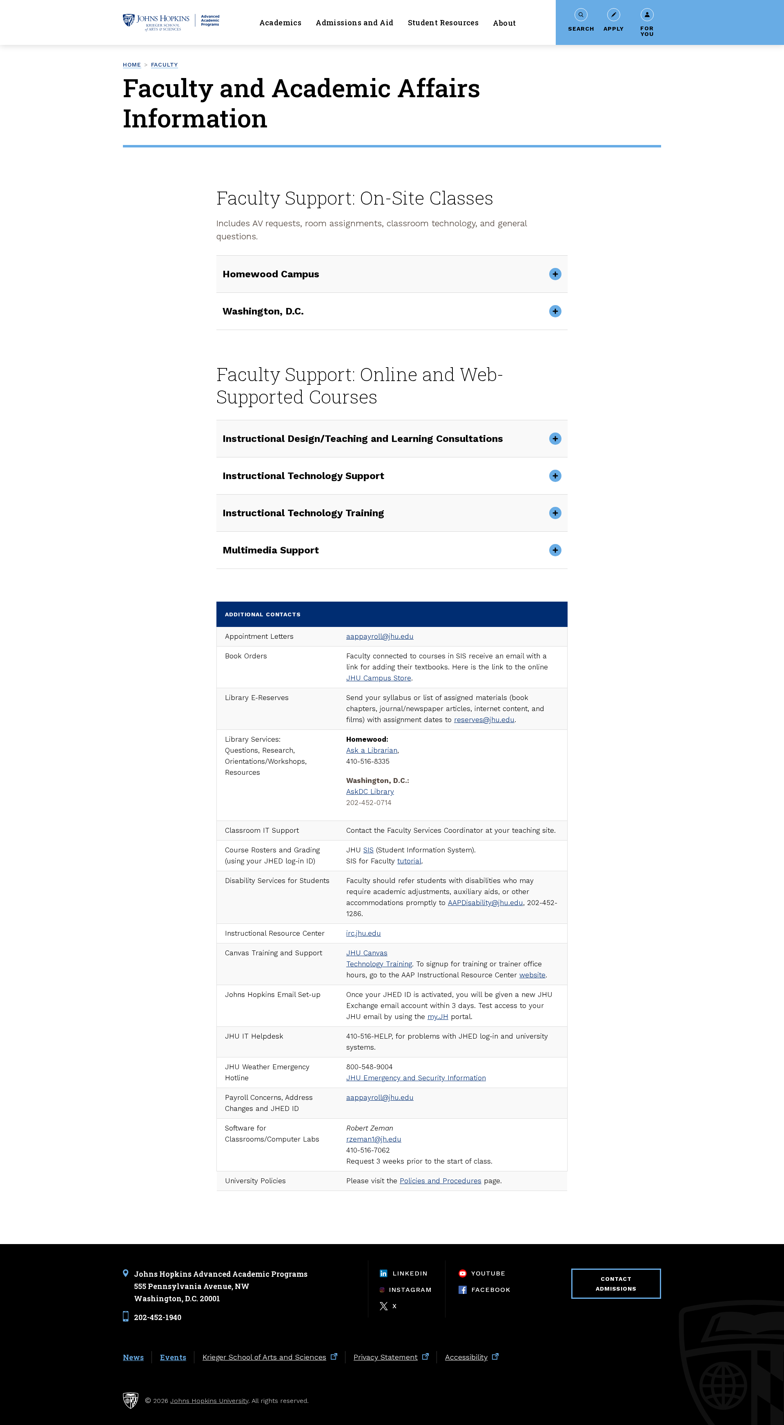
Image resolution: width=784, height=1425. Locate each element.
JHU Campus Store (378, 678)
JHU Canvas (367, 953)
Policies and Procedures (440, 1181)
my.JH (438, 1016)
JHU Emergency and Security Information (416, 1078)
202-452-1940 (157, 1317)
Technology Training (379, 964)
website (532, 975)
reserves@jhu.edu (484, 720)
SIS (368, 850)
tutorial (409, 861)
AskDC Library (370, 791)
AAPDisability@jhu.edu (485, 903)
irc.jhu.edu (363, 933)
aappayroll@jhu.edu (380, 636)
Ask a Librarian (371, 750)
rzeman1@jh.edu (373, 1139)
